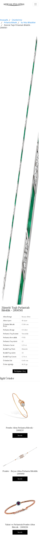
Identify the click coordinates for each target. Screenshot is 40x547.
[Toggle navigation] (35, 4)
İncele (20, 435)
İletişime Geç (20, 371)
